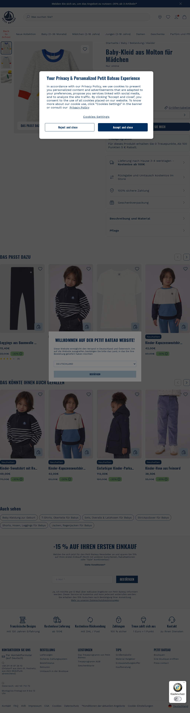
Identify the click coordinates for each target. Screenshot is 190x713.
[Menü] (184, 683)
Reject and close (68, 127)
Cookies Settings (96, 116)
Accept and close (123, 127)
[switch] (177, 699)
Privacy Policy (79, 107)
